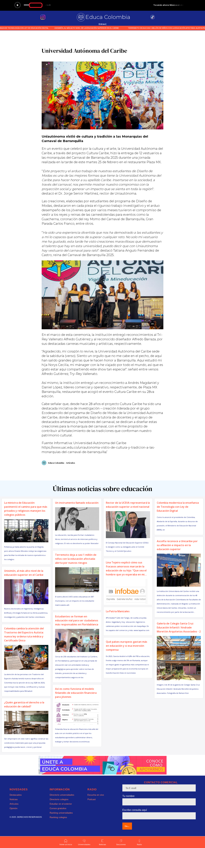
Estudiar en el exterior (61, 804)
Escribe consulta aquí (134, 810)
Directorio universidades (62, 795)
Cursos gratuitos (58, 808)
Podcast (91, 799)
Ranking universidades (61, 812)
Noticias (14, 799)
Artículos (14, 804)
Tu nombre (128, 796)
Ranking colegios (58, 817)
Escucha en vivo (95, 795)
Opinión (13, 808)
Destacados (16, 795)
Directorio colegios (59, 799)
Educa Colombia (108, 17)
